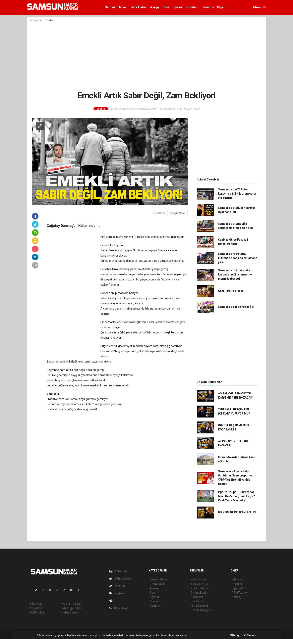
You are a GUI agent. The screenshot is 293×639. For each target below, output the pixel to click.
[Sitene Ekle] (80, 590)
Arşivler (119, 593)
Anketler (237, 583)
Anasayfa (35, 20)
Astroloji (237, 597)
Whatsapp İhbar (71, 608)
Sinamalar (197, 597)
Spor (166, 7)
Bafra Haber (138, 7)
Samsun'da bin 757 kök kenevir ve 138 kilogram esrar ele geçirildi (237, 193)
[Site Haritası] (73, 590)
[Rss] (65, 590)
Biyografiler (239, 588)
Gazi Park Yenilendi (230, 290)
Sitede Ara (238, 579)
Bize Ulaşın (121, 608)
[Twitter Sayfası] (37, 590)
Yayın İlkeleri (36, 608)
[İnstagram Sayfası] (44, 590)
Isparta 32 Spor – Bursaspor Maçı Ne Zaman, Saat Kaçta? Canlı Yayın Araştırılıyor (236, 496)
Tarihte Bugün (199, 592)
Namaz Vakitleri (200, 588)
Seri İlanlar (197, 601)
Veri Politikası (37, 612)
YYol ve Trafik (199, 583)
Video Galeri (122, 578)
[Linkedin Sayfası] (58, 590)
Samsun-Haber (115, 7)
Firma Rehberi (199, 605)
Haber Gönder (70, 612)
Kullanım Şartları (72, 603)
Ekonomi (208, 7)
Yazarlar (119, 586)
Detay (235, 635)
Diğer (221, 7)
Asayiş (154, 7)
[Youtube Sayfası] (51, 590)
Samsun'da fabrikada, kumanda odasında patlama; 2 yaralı (237, 258)
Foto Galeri (121, 571)
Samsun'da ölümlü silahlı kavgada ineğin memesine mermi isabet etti (235, 274)
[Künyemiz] (111, 600)
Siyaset (178, 7)
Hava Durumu (199, 579)
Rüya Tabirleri (240, 592)
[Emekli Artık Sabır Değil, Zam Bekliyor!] (110, 161)
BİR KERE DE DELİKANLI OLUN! (237, 512)
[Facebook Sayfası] (30, 590)
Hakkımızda (36, 603)
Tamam (251, 635)
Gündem (192, 7)
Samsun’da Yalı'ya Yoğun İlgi (236, 306)
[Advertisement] (146, 57)
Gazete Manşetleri (202, 610)
